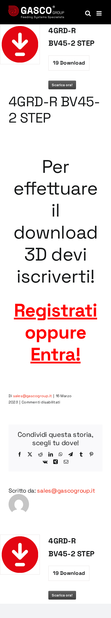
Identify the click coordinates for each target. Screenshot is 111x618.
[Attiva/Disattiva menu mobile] (99, 13)
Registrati (55, 310)
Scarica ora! (62, 84)
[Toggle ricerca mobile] (88, 13)
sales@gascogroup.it (32, 395)
